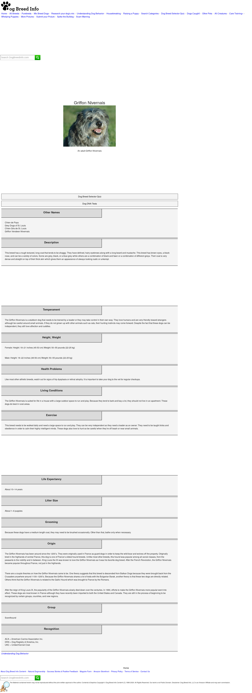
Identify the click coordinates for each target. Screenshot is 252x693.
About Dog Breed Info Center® (13, 671)
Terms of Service (132, 671)
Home (4, 13)
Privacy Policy (117, 671)
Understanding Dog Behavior (90, 13)
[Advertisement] (79, 36)
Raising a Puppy (131, 13)
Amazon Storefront (101, 671)
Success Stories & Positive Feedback (62, 671)
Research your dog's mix (62, 13)
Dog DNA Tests (89, 203)
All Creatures (221, 13)
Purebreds (26, 13)
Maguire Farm (86, 671)
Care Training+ (236, 13)
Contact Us (145, 671)
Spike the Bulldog (65, 16)
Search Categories (150, 13)
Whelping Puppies (10, 16)
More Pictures (27, 16)
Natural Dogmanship (36, 671)
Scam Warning (83, 16)
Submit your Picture (45, 16)
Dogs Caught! (193, 13)
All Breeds (14, 13)
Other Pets (207, 13)
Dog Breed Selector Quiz (172, 13)
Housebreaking (113, 13)
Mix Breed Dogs (41, 13)
